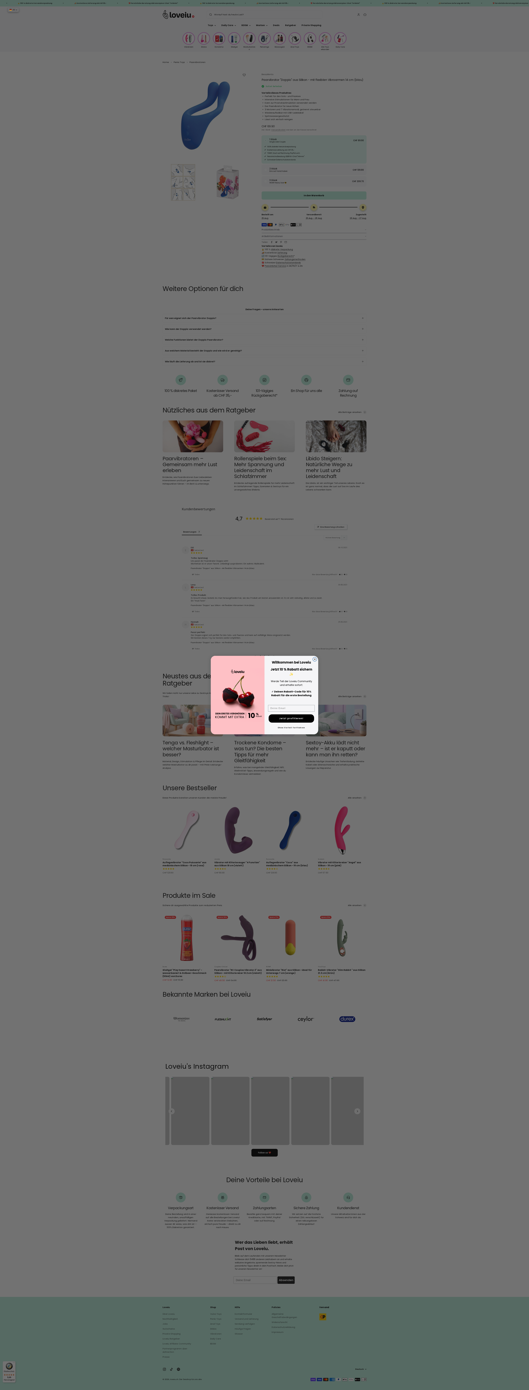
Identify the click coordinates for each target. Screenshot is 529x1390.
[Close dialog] (315, 659)
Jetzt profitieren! (291, 718)
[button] (13, 10)
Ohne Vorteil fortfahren (291, 727)
